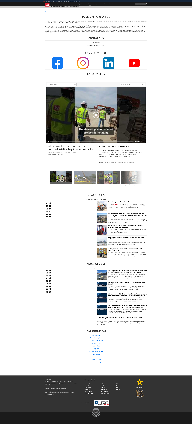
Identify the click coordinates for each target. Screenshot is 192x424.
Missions (65, 4)
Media (89, 4)
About (53, 4)
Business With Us (108, 4)
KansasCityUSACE (54, 84)
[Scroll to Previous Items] (48, 177)
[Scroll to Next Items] (143, 177)
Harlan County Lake (96, 338)
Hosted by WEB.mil (86, 403)
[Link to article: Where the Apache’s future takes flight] (102, 206)
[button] (76, 1)
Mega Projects (81, 4)
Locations (73, 4)
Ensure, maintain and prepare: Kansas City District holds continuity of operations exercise (125, 226)
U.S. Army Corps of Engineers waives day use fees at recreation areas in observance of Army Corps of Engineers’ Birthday (127, 306)
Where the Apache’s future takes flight (119, 202)
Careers (101, 4)
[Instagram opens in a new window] (88, 379)
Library (95, 4)
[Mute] (141, 141)
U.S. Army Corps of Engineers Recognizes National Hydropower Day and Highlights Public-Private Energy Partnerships (127, 271)
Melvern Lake (96, 346)
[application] (96, 115)
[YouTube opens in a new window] (94, 379)
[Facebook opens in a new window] (85, 379)
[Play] (48, 141)
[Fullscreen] (143, 141)
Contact (59, 4)
